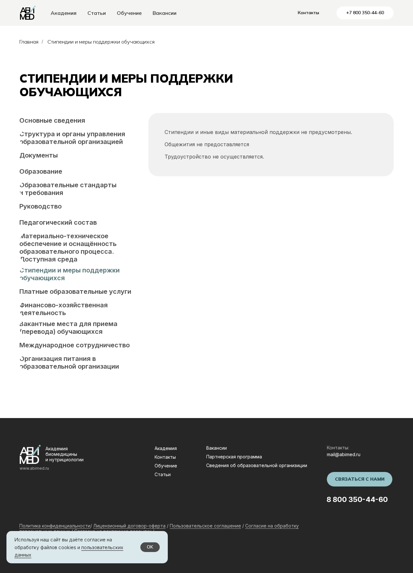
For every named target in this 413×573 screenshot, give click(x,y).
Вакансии (164, 13)
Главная (28, 42)
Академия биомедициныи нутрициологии (64, 454)
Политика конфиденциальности (54, 525)
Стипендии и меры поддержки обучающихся (101, 42)
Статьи (96, 13)
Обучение (129, 13)
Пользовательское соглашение (205, 525)
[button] (359, 479)
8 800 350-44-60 (357, 499)
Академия (63, 13)
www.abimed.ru (34, 468)
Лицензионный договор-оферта (129, 525)
